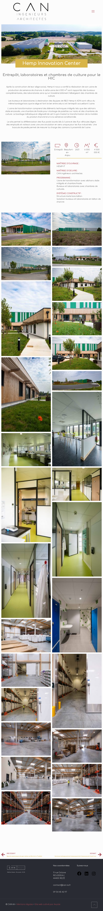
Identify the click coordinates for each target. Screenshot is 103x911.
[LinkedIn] (86, 873)
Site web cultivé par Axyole (47, 904)
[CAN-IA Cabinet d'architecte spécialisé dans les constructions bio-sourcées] (31, 11)
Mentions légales (25, 904)
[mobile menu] (93, 11)
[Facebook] (79, 873)
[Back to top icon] (94, 905)
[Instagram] (93, 873)
